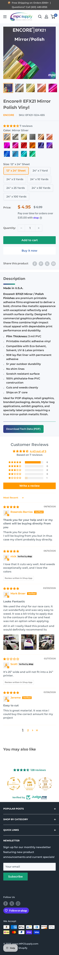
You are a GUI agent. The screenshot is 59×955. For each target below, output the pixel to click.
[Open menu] (5, 16)
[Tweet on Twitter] (47, 263)
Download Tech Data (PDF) (23, 428)
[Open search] (40, 16)
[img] (11, 507)
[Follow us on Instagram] (18, 903)
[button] (11, 126)
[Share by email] (53, 263)
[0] (53, 17)
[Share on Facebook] (34, 263)
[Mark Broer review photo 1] (11, 642)
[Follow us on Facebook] (5, 903)
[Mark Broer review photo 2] (29, 642)
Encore (8, 115)
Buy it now (29, 250)
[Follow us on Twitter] (12, 903)
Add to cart (29, 240)
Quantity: (9, 228)
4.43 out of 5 (38, 451)
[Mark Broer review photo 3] (46, 642)
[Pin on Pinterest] (41, 263)
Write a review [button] (29, 485)
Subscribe (15, 876)
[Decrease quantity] (21, 228)
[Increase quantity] (38, 228)
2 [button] (28, 730)
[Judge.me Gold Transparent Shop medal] (13, 783)
